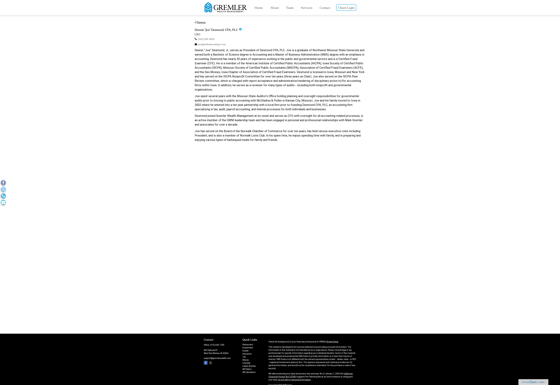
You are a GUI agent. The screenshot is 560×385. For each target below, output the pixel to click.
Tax (244, 357)
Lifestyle (246, 363)
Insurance (247, 354)
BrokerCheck (332, 342)
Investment (248, 347)
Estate (246, 351)
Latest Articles (249, 366)
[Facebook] (3, 182)
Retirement (248, 344)
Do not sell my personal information (294, 380)
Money (246, 360)
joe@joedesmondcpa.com (212, 44)
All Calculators (249, 372)
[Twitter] (3, 189)
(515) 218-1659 (206, 39)
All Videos (247, 369)
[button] (258, 7)
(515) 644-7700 (217, 345)
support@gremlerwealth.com (217, 358)
